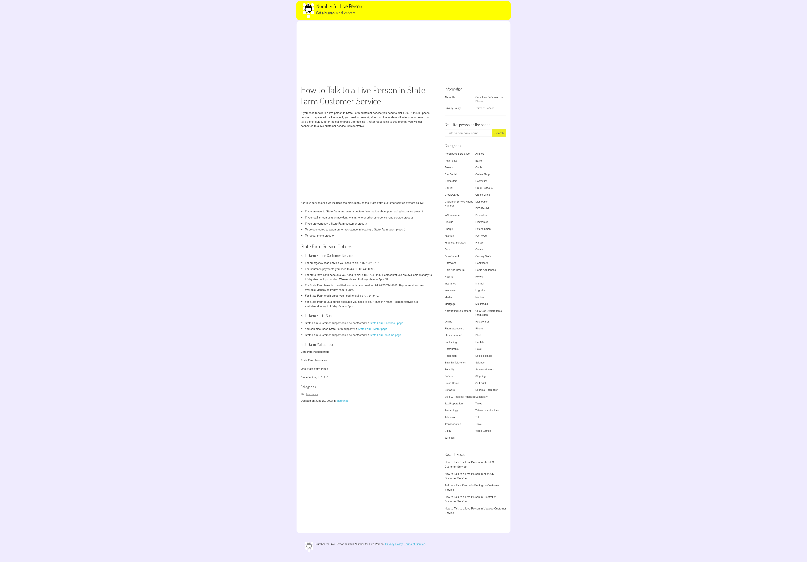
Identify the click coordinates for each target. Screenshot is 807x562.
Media (448, 297)
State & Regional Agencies (460, 396)
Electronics (481, 222)
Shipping (480, 376)
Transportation (453, 424)
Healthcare (481, 263)
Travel (478, 424)
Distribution (481, 201)
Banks (479, 160)
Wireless (450, 437)
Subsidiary (481, 396)
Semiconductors (484, 369)
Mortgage (450, 303)
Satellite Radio (483, 355)
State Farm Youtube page (385, 335)
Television (450, 417)
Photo (478, 335)
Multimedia (481, 303)
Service (449, 376)
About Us (450, 97)
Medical (479, 297)
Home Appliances (485, 269)
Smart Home (452, 383)
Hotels (479, 276)
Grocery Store (483, 256)
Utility (448, 430)
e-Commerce (452, 215)
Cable (478, 167)
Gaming (479, 249)
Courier (449, 188)
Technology (451, 410)
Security (449, 369)
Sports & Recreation (486, 389)
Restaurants (452, 348)
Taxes (478, 403)
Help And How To (455, 269)
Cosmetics (481, 181)
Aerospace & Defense (457, 153)
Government (452, 256)
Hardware (450, 263)
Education (481, 215)
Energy (449, 228)
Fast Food (481, 235)
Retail (478, 348)
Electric (449, 222)
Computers (451, 181)
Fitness (479, 242)
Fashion (449, 235)
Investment (451, 290)
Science (480, 362)
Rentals (479, 342)
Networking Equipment (458, 310)
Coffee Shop (482, 174)
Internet (479, 283)
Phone (479, 328)
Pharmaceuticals (454, 328)
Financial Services (455, 242)
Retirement (451, 355)
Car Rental (451, 174)
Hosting (449, 276)
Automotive (451, 160)
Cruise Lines (482, 194)
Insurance (312, 394)
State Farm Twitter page (372, 329)
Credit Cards (452, 194)
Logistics (480, 290)
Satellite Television (455, 362)
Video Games (483, 430)
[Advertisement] (403, 52)
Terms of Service (484, 108)
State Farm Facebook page (386, 323)
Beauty (449, 167)
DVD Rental (482, 208)
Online (448, 321)
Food (448, 249)
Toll (477, 417)
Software (450, 389)
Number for (339, 6)
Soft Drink (481, 383)
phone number (453, 335)
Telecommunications (487, 410)
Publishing (451, 342)
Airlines (479, 153)
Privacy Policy (453, 108)
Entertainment (483, 228)
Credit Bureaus (484, 188)
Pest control (482, 321)
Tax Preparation (454, 403)
